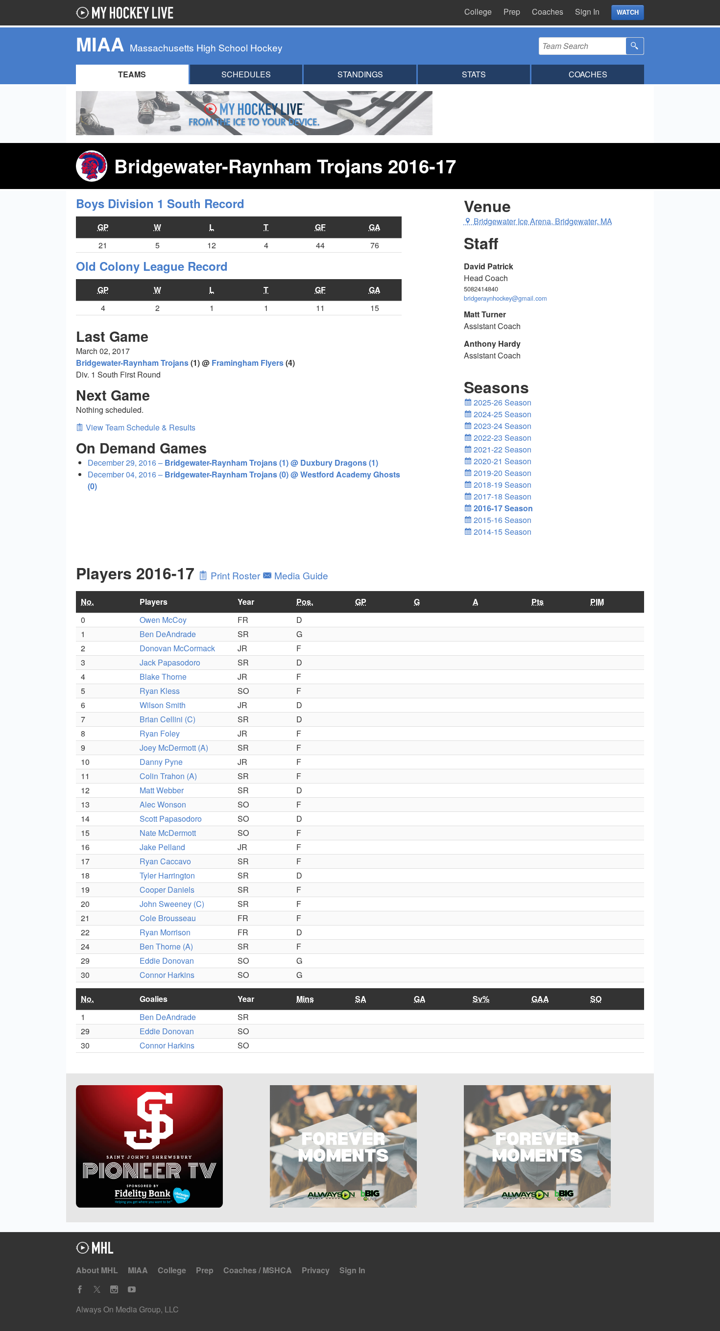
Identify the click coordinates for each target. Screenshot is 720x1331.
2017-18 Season (501, 496)
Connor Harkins (167, 974)
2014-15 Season (501, 531)
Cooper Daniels (167, 889)
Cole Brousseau (168, 918)
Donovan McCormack (177, 648)
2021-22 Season (501, 449)
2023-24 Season (501, 425)
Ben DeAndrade (168, 634)
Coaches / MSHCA (257, 1270)
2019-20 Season (501, 472)
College (478, 11)
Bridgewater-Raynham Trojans (132, 362)
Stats (474, 74)
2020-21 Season (501, 461)
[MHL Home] (95, 1250)
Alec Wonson (163, 804)
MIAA (138, 1270)
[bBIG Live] (554, 1147)
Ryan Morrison (165, 932)
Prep (512, 11)
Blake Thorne (163, 676)
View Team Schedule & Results (139, 427)
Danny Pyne (161, 761)
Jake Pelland (162, 847)
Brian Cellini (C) (167, 719)
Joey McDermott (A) (174, 747)
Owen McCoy (163, 619)
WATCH (628, 12)
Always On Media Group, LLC (127, 1309)
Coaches (547, 11)
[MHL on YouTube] (132, 1289)
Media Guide (300, 575)
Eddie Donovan (167, 960)
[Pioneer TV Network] (166, 1147)
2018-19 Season (501, 484)
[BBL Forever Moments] (360, 1147)
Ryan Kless (160, 690)
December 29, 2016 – (233, 462)
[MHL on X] (97, 1289)
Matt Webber (162, 790)
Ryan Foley (160, 733)
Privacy (316, 1270)
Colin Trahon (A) (168, 776)
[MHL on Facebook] (80, 1289)
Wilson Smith (163, 705)
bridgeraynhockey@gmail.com (505, 298)
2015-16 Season (501, 519)
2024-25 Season (501, 414)
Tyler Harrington (167, 875)
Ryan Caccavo (165, 861)
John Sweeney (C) (172, 903)
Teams (132, 74)
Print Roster (235, 575)
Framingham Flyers (248, 362)
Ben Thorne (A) (166, 946)
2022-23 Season (501, 437)
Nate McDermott (168, 832)
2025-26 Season (501, 402)
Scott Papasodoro (171, 818)
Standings (360, 74)
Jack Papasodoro (170, 662)
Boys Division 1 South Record (160, 203)
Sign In (587, 11)
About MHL (97, 1270)
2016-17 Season (502, 508)
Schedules (246, 74)
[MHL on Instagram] (114, 1289)
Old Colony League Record (152, 266)
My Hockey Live (127, 13)
